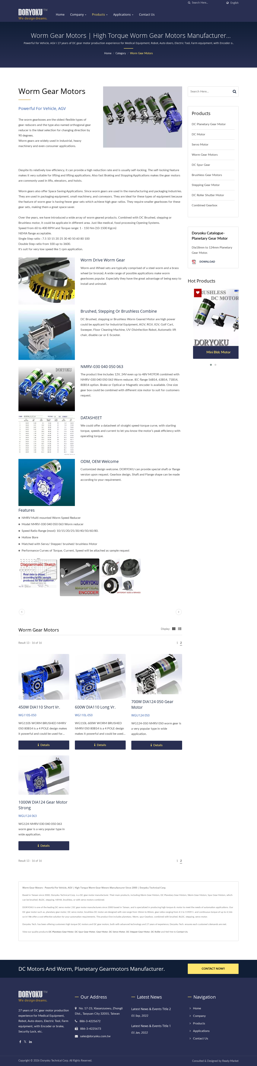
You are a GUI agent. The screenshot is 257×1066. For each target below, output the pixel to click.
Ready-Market (230, 1061)
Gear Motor (102, 932)
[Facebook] (20, 1042)
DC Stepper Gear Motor (138, 932)
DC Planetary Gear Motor (209, 124)
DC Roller (155, 932)
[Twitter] (25, 1042)
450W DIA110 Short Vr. (39, 707)
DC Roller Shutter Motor (208, 195)
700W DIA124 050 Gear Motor (152, 704)
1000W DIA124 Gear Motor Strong (43, 804)
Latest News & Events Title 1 (151, 1026)
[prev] (22, 612)
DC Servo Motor (117, 932)
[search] (189, 3)
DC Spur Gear (201, 164)
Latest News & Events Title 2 (151, 1009)
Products (99, 14)
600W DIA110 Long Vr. (95, 707)
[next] (179, 612)
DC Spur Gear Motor (85, 932)
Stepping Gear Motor (206, 185)
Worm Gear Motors (141, 53)
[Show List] (179, 629)
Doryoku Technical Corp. (54, 1060)
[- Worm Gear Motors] (38, 573)
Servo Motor (200, 144)
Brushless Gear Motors (207, 175)
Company (77, 14)
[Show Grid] (173, 629)
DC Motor (198, 134)
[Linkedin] (30, 1042)
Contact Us (147, 14)
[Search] (234, 92)
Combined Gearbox (204, 205)
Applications (122, 14)
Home (60, 14)
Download (207, 261)
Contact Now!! (213, 968)
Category (121, 53)
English (234, 3)
